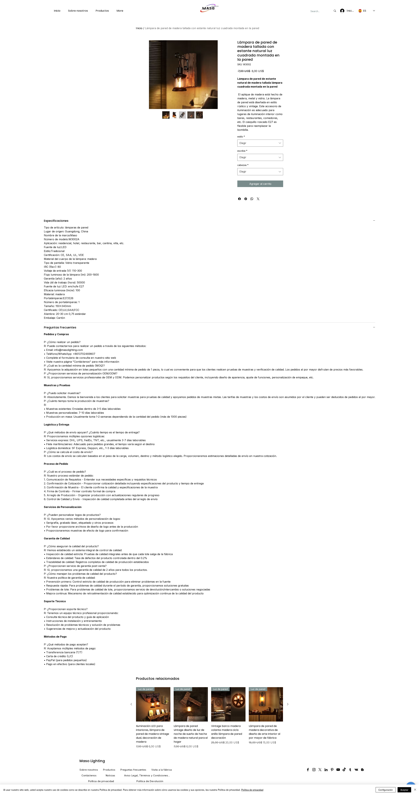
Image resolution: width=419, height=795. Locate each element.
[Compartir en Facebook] (239, 199)
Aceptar (404, 789)
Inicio (139, 28)
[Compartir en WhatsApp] (252, 199)
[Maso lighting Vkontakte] (356, 770)
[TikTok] (344, 770)
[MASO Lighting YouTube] (338, 770)
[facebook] (308, 770)
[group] (209, 718)
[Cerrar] (415, 789)
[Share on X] (258, 199)
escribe (242, 150)
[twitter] (320, 770)
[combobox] (260, 143)
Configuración (385, 789)
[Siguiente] (288, 704)
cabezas (242, 165)
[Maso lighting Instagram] (314, 770)
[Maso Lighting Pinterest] (332, 770)
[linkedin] (326, 770)
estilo (241, 136)
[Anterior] (131, 704)
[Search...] (335, 10)
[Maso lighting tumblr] (350, 770)
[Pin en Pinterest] (246, 199)
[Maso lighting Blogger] (362, 770)
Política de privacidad (252, 789)
